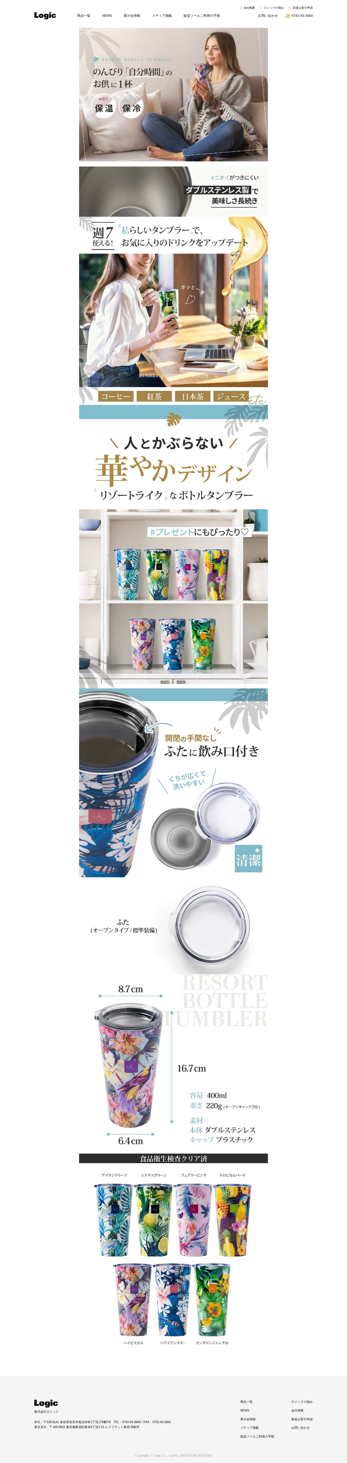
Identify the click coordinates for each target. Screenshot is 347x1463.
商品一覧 (83, 15)
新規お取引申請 (303, 7)
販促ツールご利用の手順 (202, 15)
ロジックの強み (274, 7)
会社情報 (297, 1410)
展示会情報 (132, 15)
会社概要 (249, 7)
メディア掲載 (162, 15)
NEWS (107, 15)
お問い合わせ (268, 15)
